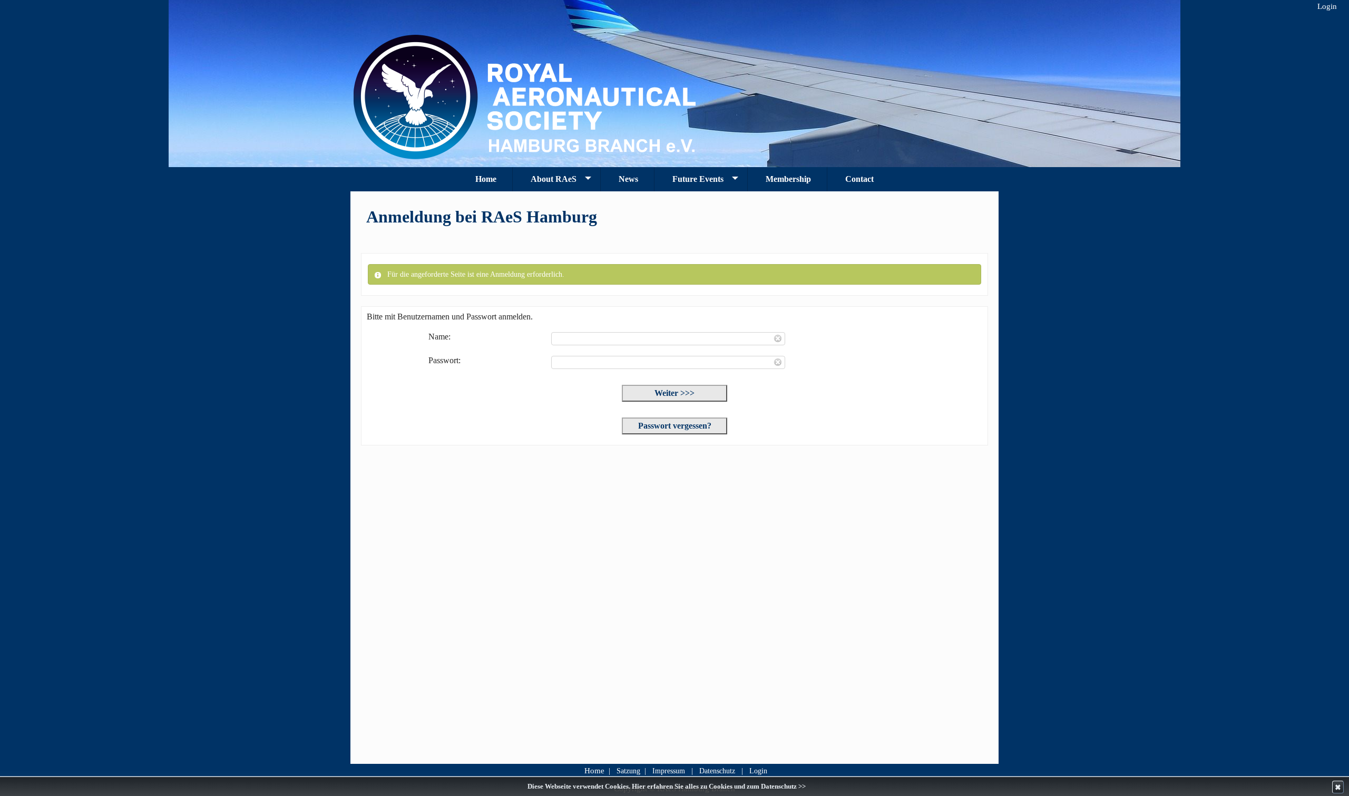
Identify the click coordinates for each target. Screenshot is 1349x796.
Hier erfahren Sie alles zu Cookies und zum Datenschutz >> (719, 786)
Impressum (668, 771)
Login (758, 771)
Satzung (628, 771)
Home (594, 770)
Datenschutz (717, 771)
